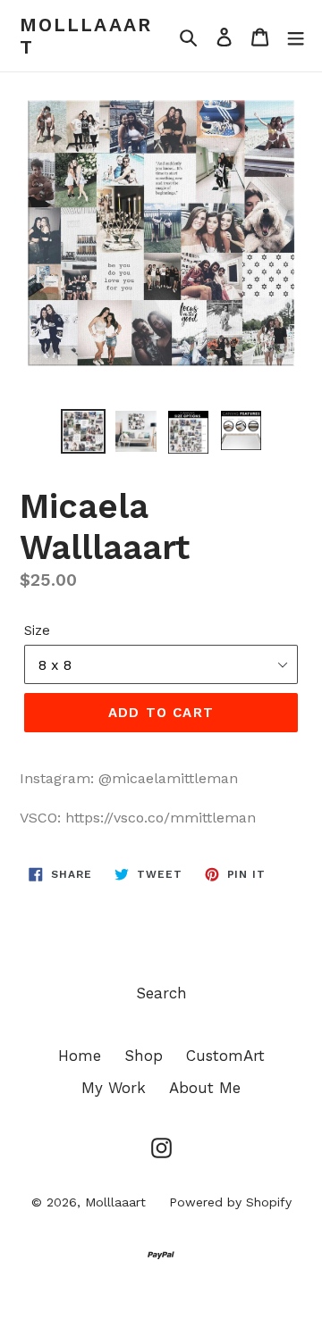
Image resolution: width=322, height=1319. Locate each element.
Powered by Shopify (230, 1202)
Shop (143, 1055)
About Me (205, 1088)
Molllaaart (86, 35)
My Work (113, 1088)
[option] (82, 431)
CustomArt (225, 1055)
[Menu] (296, 36)
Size (37, 630)
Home (79, 1055)
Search (161, 993)
